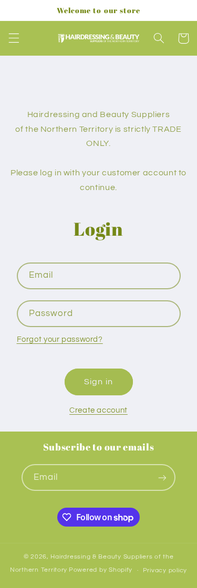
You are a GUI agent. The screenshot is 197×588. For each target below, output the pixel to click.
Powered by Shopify (100, 570)
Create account (98, 410)
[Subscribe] (162, 477)
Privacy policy (165, 570)
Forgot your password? (60, 339)
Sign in (98, 381)
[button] (14, 38)
